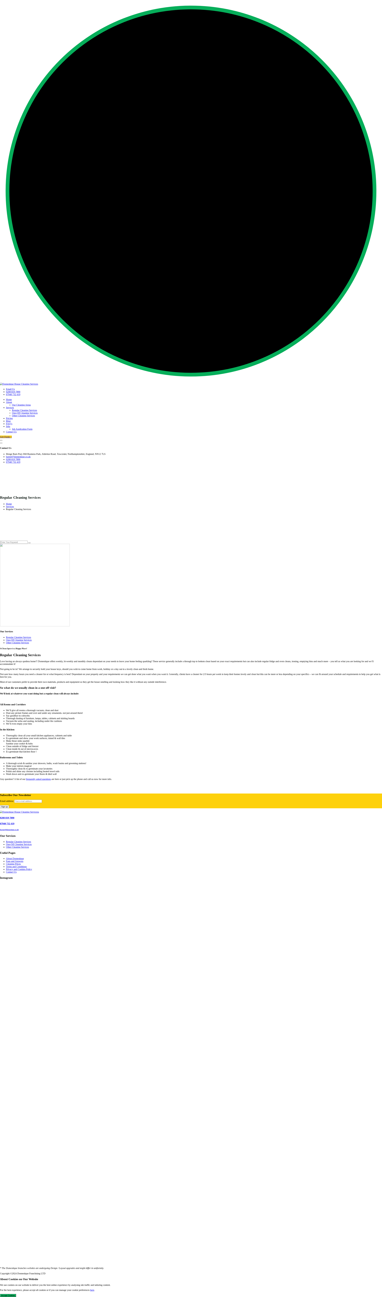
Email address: (7, 801)
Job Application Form (22, 429)
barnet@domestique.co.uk (18, 456)
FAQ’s (9, 423)
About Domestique (15, 858)
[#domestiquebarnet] (63, 1201)
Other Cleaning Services (23, 415)
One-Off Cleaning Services (25, 413)
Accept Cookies (8, 1295)
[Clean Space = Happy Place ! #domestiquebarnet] (191, 945)
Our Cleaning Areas (21, 405)
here (92, 1290)
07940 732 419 (13, 394)
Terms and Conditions (16, 866)
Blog (8, 421)
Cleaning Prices (13, 864)
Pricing (9, 418)
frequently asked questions (38, 779)
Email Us (10, 389)
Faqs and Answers (14, 861)
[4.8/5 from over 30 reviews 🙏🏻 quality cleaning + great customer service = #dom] (63, 1073)
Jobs (8, 426)
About (9, 402)
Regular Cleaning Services (24, 410)
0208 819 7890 (13, 391)
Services (10, 407)
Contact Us (11, 431)
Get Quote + (6, 437)
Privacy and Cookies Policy (19, 869)
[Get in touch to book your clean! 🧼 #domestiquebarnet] (191, 1073)
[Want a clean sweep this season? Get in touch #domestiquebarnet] (63, 945)
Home (9, 399)
